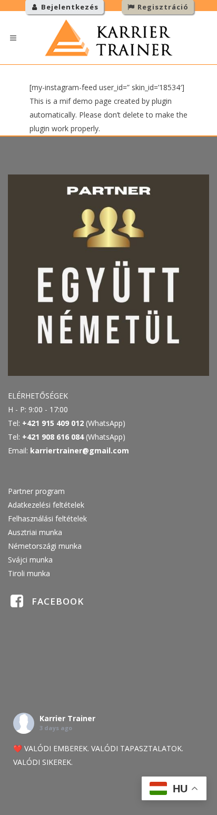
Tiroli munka (29, 573)
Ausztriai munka (35, 532)
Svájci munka (30, 560)
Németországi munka (45, 546)
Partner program (36, 491)
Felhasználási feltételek (47, 518)
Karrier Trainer (67, 718)
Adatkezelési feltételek (46, 505)
